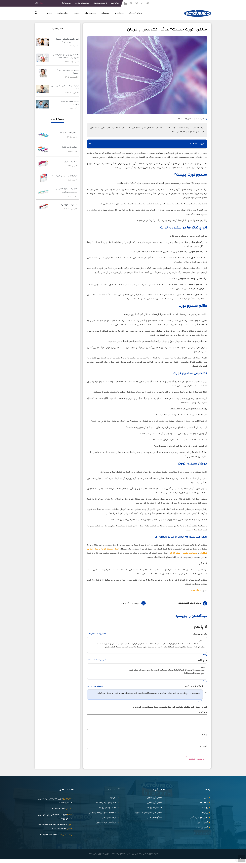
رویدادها (204, 807)
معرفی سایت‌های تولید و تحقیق (148, 812)
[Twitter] (136, 3)
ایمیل (203, 746)
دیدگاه (203, 713)
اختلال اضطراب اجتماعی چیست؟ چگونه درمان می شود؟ (67, 40)
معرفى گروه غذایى (154, 802)
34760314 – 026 (45, 824)
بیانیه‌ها (204, 812)
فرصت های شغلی (109, 817)
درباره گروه (115, 3)
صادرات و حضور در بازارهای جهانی (102, 812)
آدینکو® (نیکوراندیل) (69, 204)
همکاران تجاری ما (154, 807)
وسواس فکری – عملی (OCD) (183, 553)
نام (204, 735)
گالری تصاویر (202, 822)
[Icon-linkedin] (125, 3)
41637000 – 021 (58, 808)
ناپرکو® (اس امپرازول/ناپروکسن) (64, 176)
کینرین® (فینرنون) (70, 161)
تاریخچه (113, 797)
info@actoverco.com (49, 834)
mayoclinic (196, 590)
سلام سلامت (203, 802)
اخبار (206, 797)
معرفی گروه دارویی (154, 797)
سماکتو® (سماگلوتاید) (68, 133)
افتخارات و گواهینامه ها (106, 802)
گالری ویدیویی (202, 827)
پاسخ (205, 654)
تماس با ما (66, 3)
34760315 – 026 (60, 824)
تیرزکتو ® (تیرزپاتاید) (69, 147)
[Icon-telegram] (142, 3)
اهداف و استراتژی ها (107, 807)
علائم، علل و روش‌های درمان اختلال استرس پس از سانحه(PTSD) (66, 56)
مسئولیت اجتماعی (154, 817)
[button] (36, 13)
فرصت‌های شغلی (100, 3)
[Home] (147, 3)
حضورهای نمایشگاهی (198, 817)
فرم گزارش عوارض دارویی (106, 822)
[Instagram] (131, 3)
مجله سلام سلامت (82, 3)
